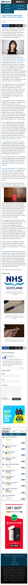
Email (3, 379)
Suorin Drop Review (10, 495)
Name (3, 373)
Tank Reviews (7, 11)
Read (23, 442)
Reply (22, 368)
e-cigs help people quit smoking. (13, 138)
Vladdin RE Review (9, 476)
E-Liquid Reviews (20, 8)
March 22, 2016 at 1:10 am (11, 357)
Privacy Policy (14, 562)
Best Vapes (7, 5)
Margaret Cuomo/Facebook (15, 269)
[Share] (5, 25)
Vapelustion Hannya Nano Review (11, 489)
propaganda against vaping (8, 253)
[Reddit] (19, 25)
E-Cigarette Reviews (20, 5)
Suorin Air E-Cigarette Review (12, 464)
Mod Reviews (7, 8)
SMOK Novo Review (10, 470)
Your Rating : (5, 398)
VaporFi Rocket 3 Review (11, 437)
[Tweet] (12, 25)
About (14, 559)
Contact (14, 561)
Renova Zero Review (10, 451)
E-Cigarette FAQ (14, 564)
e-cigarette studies (15, 94)
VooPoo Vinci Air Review (11, 482)
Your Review (4, 385)
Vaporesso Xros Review (10, 445)
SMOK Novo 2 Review (10, 458)
